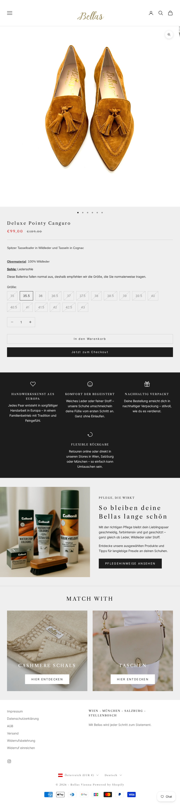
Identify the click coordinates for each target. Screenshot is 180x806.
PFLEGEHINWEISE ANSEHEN (130, 563)
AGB (10, 726)
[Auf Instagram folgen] (9, 761)
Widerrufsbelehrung (21, 740)
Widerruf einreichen (21, 748)
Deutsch (111, 775)
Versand (13, 733)
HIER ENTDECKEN (47, 679)
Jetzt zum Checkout (90, 352)
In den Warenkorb (90, 338)
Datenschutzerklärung (23, 718)
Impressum (15, 711)
